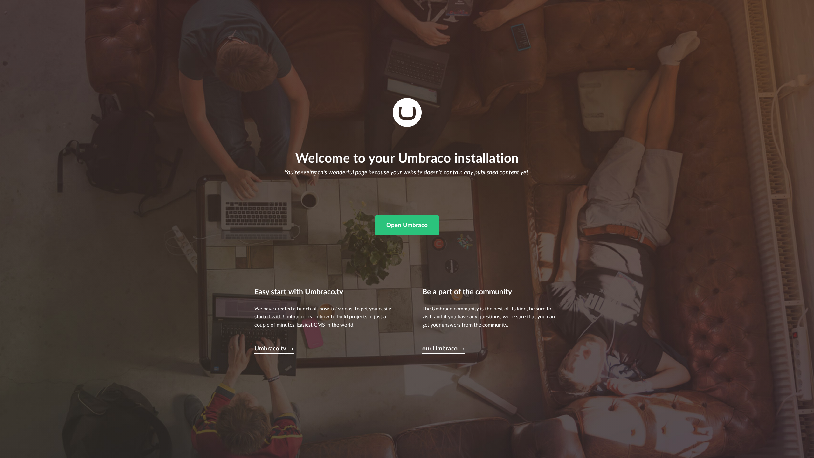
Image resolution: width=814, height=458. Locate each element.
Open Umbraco (407, 225)
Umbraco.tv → (274, 349)
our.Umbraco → (443, 349)
